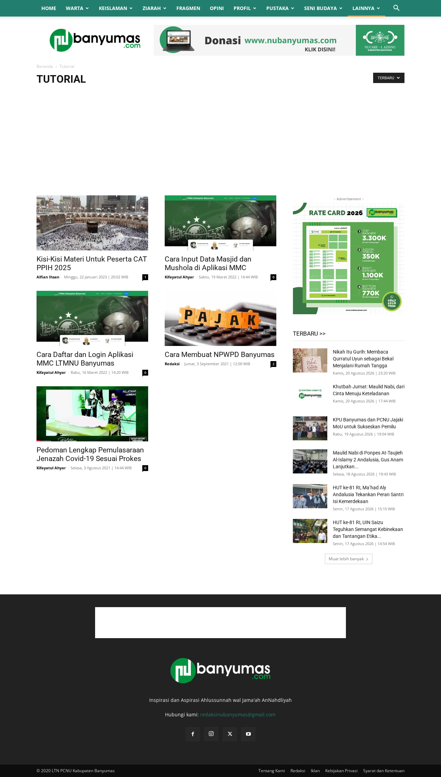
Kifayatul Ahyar (179, 276)
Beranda (45, 66)
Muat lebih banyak (346, 559)
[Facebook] (192, 734)
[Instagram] (211, 734)
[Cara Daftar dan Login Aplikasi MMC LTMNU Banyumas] (92, 318)
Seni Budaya (320, 8)
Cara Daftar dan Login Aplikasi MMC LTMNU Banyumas (85, 358)
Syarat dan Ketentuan (383, 771)
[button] (396, 9)
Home (48, 8)
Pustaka (277, 8)
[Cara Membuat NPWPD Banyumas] (220, 318)
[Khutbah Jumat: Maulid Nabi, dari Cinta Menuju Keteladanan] (310, 395)
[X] (230, 734)
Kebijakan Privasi (341, 771)
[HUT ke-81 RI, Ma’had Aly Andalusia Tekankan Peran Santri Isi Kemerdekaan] (310, 496)
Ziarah (152, 8)
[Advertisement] (220, 143)
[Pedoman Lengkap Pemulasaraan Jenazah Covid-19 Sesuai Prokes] (92, 413)
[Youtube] (248, 734)
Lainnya (363, 8)
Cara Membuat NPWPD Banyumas (220, 354)
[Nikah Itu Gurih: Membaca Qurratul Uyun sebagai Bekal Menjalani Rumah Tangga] (310, 360)
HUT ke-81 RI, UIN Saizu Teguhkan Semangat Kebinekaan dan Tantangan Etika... (368, 529)
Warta (74, 8)
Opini (217, 8)
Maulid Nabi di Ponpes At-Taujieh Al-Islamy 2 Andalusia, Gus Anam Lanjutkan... (368, 459)
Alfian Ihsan (48, 276)
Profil (242, 8)
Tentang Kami (271, 771)
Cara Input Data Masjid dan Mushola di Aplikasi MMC (208, 263)
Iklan (315, 771)
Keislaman (113, 8)
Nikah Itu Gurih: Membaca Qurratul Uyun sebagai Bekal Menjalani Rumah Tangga (363, 358)
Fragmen (188, 8)
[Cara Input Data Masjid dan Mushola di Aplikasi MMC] (220, 223)
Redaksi (172, 363)
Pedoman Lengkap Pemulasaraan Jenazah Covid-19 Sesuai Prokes (90, 454)
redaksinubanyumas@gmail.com (238, 714)
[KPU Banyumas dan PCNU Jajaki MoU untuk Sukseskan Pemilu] (310, 428)
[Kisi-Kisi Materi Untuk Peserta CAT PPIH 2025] (92, 223)
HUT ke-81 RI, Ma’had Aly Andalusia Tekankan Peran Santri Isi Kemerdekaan (368, 494)
